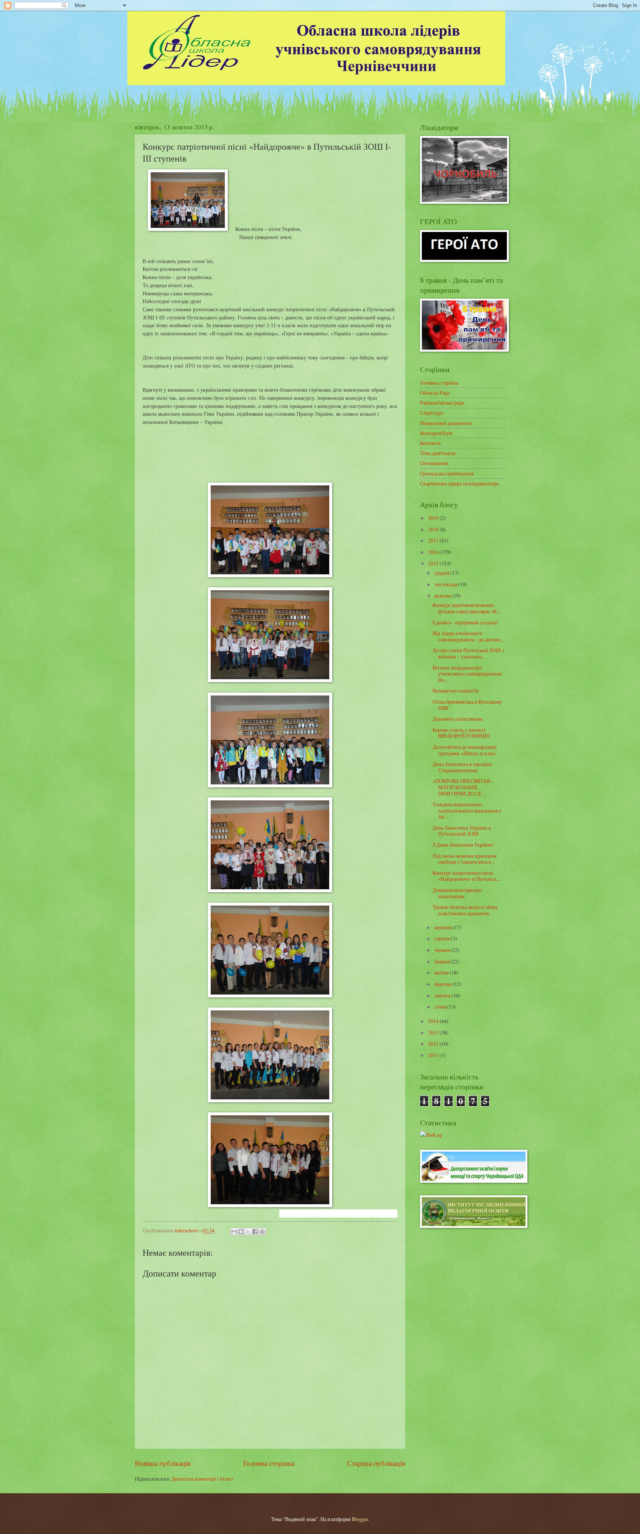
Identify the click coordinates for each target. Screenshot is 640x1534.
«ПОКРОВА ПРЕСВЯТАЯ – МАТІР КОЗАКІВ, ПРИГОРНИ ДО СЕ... (463, 787)
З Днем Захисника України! (463, 844)
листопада (446, 584)
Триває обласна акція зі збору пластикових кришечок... (465, 910)
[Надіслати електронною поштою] (234, 1231)
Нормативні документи (446, 422)
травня (442, 961)
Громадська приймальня (446, 473)
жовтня (443, 595)
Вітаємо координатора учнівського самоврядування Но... (467, 673)
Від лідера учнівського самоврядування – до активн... (468, 636)
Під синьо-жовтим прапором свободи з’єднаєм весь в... (465, 859)
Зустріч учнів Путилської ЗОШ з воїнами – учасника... (468, 653)
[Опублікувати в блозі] (241, 1231)
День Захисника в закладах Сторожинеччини (462, 767)
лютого (442, 995)
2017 (434, 540)
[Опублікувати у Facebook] (255, 1231)
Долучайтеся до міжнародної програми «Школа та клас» (465, 750)
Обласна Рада (435, 392)
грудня (442, 572)
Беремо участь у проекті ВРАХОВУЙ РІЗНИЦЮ (461, 733)
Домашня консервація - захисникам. (458, 893)
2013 (434, 1032)
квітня (442, 972)
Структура (431, 412)
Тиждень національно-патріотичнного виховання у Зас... (467, 810)
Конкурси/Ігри (436, 432)
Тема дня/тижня (437, 452)
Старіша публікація (376, 1463)
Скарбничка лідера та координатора (459, 483)
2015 (434, 563)
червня (442, 949)
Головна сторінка (268, 1463)
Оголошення (434, 462)
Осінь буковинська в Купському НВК (467, 704)
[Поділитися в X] (248, 1231)
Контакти (430, 442)
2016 (434, 551)
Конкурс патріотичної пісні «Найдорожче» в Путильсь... (466, 876)
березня (443, 983)
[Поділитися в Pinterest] (262, 1231)
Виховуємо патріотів (456, 690)
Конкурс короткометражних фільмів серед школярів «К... (466, 608)
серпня (442, 938)
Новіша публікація (163, 1463)
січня (440, 1006)
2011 (434, 1055)
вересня (443, 927)
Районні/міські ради (442, 402)
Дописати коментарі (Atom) (202, 1478)
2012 (434, 1043)
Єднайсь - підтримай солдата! (465, 622)
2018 (434, 529)
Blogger (360, 1519)
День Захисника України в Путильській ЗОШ (462, 830)
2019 (434, 517)
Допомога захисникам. (458, 718)
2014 (434, 1021)
